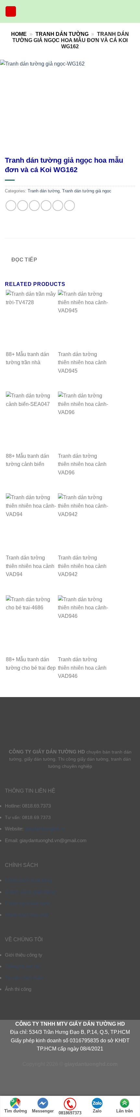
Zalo (97, 1111)
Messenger (43, 1111)
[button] (11, 11)
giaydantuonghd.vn (45, 828)
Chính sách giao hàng (30, 892)
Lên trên (124, 1111)
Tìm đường (15, 1111)
